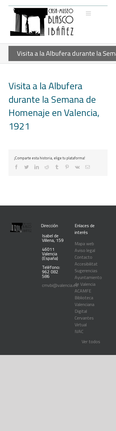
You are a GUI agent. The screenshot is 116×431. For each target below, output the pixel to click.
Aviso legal (85, 250)
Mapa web (84, 243)
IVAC (79, 331)
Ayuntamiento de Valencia (88, 280)
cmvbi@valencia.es (60, 285)
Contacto (83, 257)
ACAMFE (83, 290)
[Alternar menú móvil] (89, 13)
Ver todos (91, 341)
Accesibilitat (86, 263)
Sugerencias (86, 270)
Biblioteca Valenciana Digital (84, 304)
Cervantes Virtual (84, 321)
